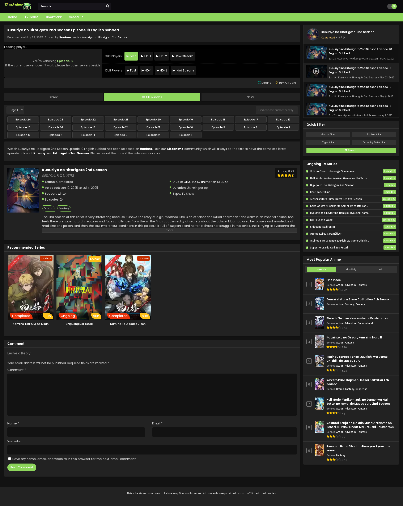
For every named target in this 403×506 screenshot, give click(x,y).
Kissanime (175, 149)
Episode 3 (120, 135)
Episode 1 (185, 135)
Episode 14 (55, 127)
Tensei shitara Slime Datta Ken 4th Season (358, 299)
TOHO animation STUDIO (209, 182)
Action (340, 285)
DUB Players (113, 70)
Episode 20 (153, 120)
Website (14, 441)
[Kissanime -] (17, 9)
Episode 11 (153, 127)
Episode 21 (121, 120)
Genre (326, 134)
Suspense (361, 389)
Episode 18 (218, 120)
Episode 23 (55, 120)
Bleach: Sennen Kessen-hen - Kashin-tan (357, 318)
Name (13, 423)
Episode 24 (23, 120)
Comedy (350, 304)
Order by (373, 142)
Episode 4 (88, 135)
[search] (108, 6)
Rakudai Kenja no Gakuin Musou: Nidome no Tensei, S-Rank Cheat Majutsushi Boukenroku (360, 425)
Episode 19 (186, 120)
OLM (187, 182)
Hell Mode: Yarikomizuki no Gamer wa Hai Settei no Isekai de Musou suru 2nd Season (358, 402)
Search (352, 150)
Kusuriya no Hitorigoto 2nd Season (105, 37)
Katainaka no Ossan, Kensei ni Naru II (354, 338)
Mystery (64, 208)
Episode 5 (55, 135)
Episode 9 (218, 127)
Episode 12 (121, 127)
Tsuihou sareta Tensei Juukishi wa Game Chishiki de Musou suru (356, 359)
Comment (16, 369)
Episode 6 (23, 135)
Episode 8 (251, 127)
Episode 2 (153, 135)
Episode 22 (88, 120)
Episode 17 (251, 120)
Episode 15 (23, 127)
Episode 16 (283, 120)
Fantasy (362, 285)
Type (327, 142)
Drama (48, 208)
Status (373, 134)
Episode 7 (283, 127)
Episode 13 (88, 127)
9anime (65, 37)
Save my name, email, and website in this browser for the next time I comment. (74, 459)
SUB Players (113, 56)
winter (62, 194)
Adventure (351, 285)
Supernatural (365, 323)
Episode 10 (186, 127)
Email (157, 423)
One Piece (333, 280)
